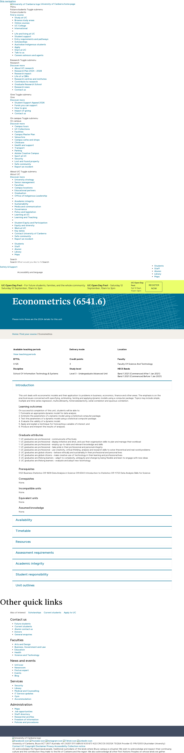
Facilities (19, 131)
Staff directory (22, 714)
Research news (22, 87)
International (21, 28)
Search (13, 262)
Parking (18, 150)
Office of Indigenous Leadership (31, 196)
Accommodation (23, 699)
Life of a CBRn (22, 76)
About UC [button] (15, 171)
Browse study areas (24, 20)
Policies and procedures (27, 722)
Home (15, 334)
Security (19, 158)
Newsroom (20, 667)
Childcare (19, 142)
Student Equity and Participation (31, 222)
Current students (52, 612)
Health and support (24, 145)
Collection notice (76, 746)
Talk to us (19, 52)
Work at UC (20, 228)
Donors (18, 632)
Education (20, 649)
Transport (20, 148)
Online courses (22, 23)
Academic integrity (24, 201)
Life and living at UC (25, 33)
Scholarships (21, 42)
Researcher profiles (24, 717)
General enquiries (23, 634)
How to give (21, 108)
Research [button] (15, 60)
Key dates (20, 231)
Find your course (28, 334)
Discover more (17, 65)
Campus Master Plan (25, 134)
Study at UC (21, 17)
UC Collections (22, 129)
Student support (23, 36)
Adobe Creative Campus (27, 153)
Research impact (23, 73)
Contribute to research (26, 81)
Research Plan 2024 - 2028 (28, 71)
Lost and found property (27, 161)
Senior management (25, 182)
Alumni (18, 249)
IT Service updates (24, 693)
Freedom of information (27, 719)
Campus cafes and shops (27, 140)
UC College (20, 25)
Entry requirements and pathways (31, 39)
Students (19, 243)
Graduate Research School (28, 84)
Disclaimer (41, 746)
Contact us (20, 89)
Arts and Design (23, 644)
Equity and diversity (24, 225)
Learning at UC (22, 214)
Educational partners (25, 190)
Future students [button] (18, 9)
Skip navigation (8, 1)
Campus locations (24, 187)
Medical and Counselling (27, 691)
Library (18, 252)
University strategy (24, 179)
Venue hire (20, 137)
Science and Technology (27, 655)
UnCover (19, 665)
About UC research (24, 68)
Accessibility (60, 746)
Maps (17, 254)
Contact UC (18, 746)
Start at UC (20, 50)
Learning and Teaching (26, 217)
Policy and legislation (25, 212)
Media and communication (28, 206)
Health (18, 652)
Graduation (20, 193)
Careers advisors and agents (29, 55)
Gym (17, 696)
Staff (17, 246)
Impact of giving (23, 110)
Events (18, 673)
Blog (17, 675)
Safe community (23, 164)
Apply (17, 47)
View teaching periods (24, 354)
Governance (21, 209)
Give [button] (12, 94)
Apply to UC (70, 612)
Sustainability (21, 204)
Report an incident (24, 166)
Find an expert (22, 670)
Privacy (50, 746)
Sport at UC (21, 156)
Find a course (17, 15)
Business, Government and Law (30, 647)
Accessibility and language (30, 272)
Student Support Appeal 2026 (30, 102)
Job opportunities (23, 711)
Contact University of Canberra (30, 233)
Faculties (19, 185)
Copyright (30, 746)
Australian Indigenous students (30, 44)
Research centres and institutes (31, 79)
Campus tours (22, 126)
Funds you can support (26, 105)
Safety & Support (8, 267)
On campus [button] (15, 118)
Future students (23, 623)
